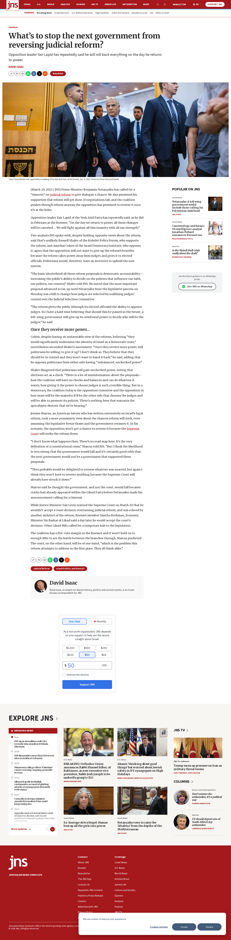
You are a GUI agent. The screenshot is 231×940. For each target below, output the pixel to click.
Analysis (65, 4)
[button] (22, 73)
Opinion (80, 4)
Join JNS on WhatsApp (199, 286)
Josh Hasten (194, 773)
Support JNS (215, 4)
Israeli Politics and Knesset (70, 568)
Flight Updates (102, 13)
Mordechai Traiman (181, 257)
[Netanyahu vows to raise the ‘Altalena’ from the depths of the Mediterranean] (142, 801)
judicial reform (60, 194)
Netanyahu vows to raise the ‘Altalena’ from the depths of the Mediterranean (139, 826)
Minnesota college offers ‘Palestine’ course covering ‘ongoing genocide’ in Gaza (33, 770)
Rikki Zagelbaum (125, 778)
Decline (209, 926)
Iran (151, 13)
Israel (27, 4)
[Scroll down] (52, 829)
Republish (58, 73)
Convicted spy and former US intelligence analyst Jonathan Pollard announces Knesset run (188, 230)
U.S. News (68, 759)
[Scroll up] (47, 829)
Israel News (177, 197)
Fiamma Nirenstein (201, 803)
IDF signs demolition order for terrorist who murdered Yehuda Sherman (31, 744)
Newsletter (179, 4)
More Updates (19, 829)
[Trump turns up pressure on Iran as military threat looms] (198, 748)
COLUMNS (182, 781)
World (50, 4)
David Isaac (16, 67)
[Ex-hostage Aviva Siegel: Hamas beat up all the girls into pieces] (89, 801)
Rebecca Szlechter (143, 778)
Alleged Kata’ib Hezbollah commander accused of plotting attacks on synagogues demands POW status (32, 785)
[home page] (12, 5)
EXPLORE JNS (32, 718)
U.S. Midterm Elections (82, 13)
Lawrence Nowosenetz (203, 828)
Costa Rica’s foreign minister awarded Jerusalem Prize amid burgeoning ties (30, 801)
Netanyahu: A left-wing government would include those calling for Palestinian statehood (187, 206)
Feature (13, 27)
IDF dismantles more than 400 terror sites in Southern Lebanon (34, 757)
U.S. (39, 4)
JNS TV (94, 4)
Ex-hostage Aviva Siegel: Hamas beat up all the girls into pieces (86, 824)
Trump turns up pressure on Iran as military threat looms (198, 767)
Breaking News (23, 730)
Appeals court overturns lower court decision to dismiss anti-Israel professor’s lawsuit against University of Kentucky (34, 817)
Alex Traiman (180, 773)
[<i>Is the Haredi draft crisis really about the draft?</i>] (215, 252)
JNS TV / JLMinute (181, 761)
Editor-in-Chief (162, 13)
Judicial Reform (41, 568)
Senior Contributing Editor (204, 790)
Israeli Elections (62, 13)
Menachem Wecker (72, 781)
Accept (184, 926)
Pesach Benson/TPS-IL (182, 239)
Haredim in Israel (139, 13)
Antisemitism (129, 4)
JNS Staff (176, 214)
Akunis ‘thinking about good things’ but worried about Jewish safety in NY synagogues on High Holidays (140, 769)
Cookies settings (159, 926)
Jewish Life (110, 4)
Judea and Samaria (120, 13)
